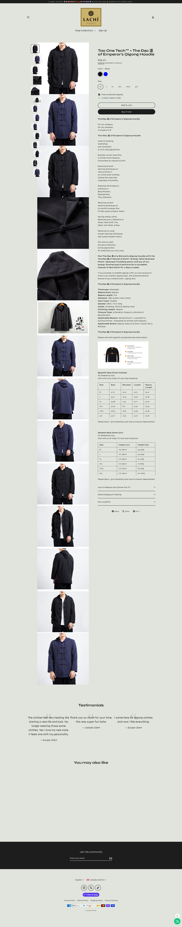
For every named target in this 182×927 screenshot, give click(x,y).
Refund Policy (82, 900)
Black (100, 74)
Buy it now (127, 111)
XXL (119, 87)
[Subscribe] (110, 858)
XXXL (128, 87)
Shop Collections (84, 30)
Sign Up (103, 30)
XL (113, 87)
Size (100, 81)
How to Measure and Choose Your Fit (114, 487)
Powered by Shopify (91, 910)
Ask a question (104, 502)
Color (104, 69)
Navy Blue (105, 74)
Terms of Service (111, 900)
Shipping (101, 63)
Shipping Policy (97, 900)
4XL (136, 87)
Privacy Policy (69, 900)
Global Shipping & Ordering (110, 494)
